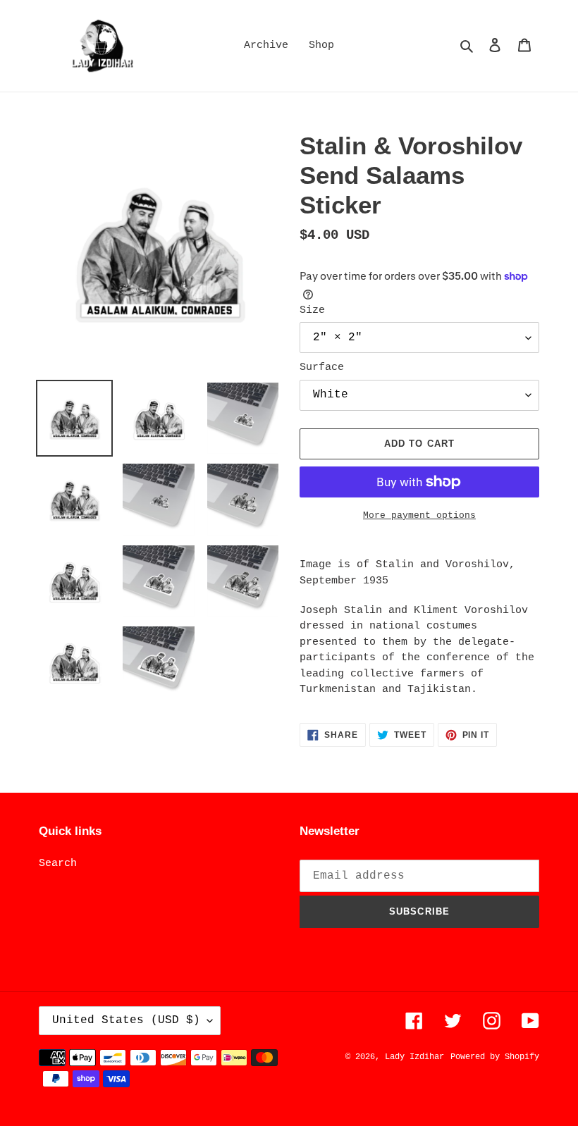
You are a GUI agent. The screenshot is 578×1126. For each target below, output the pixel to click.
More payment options (419, 515)
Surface (322, 367)
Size (312, 310)
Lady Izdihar (414, 1057)
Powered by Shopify (494, 1057)
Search (58, 864)
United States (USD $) (126, 1020)
